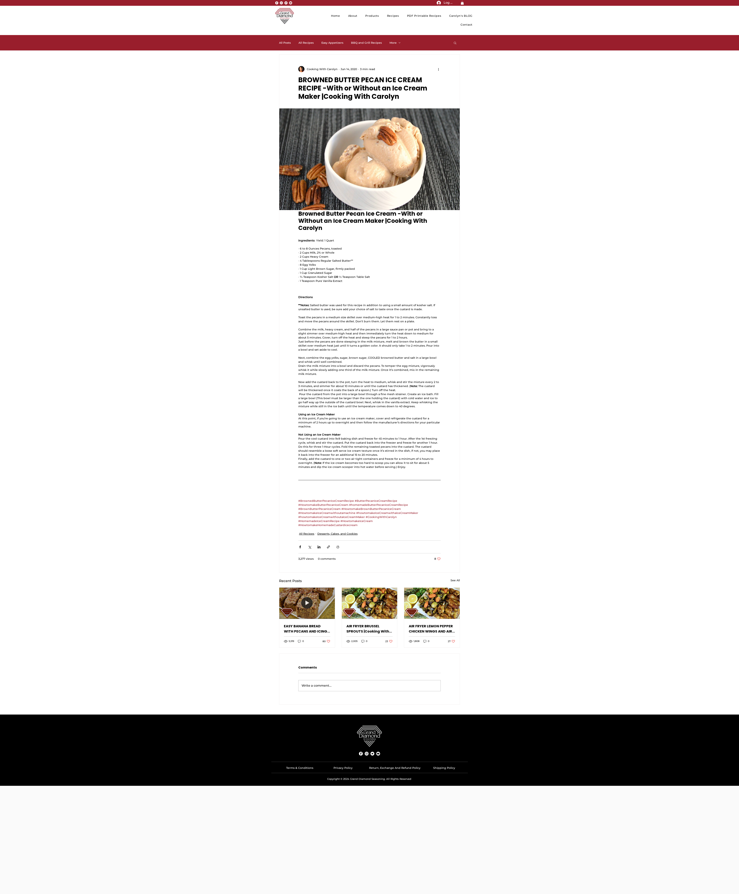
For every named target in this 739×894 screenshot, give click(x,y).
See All (455, 580)
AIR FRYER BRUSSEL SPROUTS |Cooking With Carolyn (367, 629)
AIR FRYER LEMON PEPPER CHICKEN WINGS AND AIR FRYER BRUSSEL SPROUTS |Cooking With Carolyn (431, 629)
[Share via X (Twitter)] (309, 547)
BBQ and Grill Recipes (366, 42)
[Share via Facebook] (300, 547)
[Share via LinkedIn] (319, 547)
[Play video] (369, 159)
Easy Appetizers (332, 42)
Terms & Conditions (299, 768)
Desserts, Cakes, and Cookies (337, 533)
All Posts (285, 42)
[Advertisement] (369, 813)
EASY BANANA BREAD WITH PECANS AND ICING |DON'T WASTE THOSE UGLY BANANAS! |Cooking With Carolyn (306, 629)
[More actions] (438, 69)
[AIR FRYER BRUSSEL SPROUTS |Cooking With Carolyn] (369, 603)
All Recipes (306, 42)
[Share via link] (328, 547)
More (393, 42)
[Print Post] (338, 547)
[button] (462, 3)
